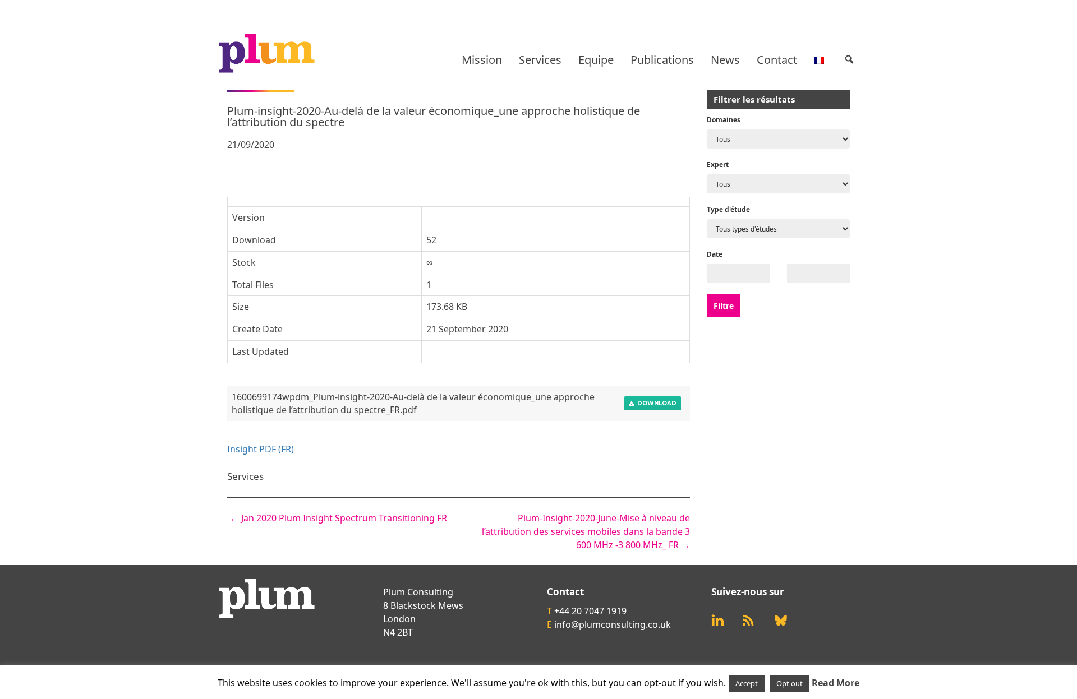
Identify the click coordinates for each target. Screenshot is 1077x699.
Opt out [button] (789, 683)
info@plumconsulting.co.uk (612, 624)
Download (655, 403)
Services (540, 59)
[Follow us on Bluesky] (781, 620)
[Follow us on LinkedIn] (717, 620)
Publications (662, 59)
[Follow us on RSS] (748, 620)
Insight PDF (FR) (260, 449)
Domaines (723, 119)
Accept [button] (746, 683)
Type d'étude (728, 209)
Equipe (596, 59)
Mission (482, 59)
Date (714, 254)
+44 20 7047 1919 (590, 611)
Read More (835, 683)
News (725, 59)
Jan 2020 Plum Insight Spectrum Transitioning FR (338, 518)
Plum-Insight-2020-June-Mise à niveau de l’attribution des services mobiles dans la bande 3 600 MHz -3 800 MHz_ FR (586, 531)
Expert (718, 164)
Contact (777, 59)
